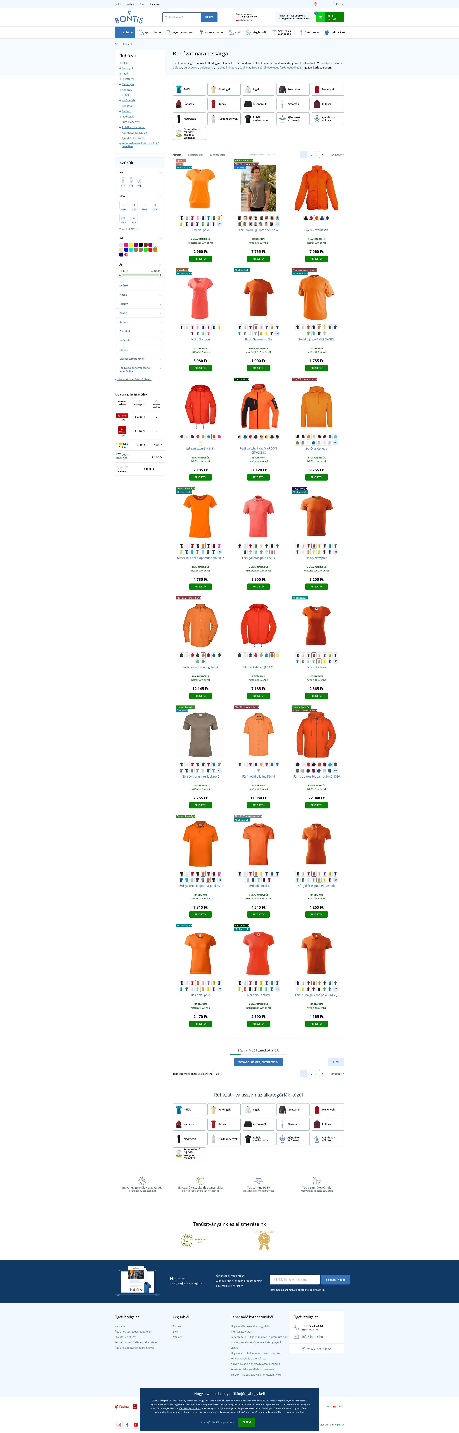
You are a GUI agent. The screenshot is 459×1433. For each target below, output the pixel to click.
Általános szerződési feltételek (133, 1331)
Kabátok (127, 89)
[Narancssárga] (316, 218)
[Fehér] (187, 218)
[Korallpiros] (208, 333)
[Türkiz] (208, 218)
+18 (277, 333)
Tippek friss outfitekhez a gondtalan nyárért (257, 1374)
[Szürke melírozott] (329, 443)
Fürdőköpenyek (131, 122)
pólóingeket (207, 67)
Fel (337, 1062)
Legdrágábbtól (217, 154)
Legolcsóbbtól (195, 154)
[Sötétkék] (313, 327)
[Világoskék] (202, 552)
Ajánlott (177, 154)
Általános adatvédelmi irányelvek (134, 1347)
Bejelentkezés (335, 1279)
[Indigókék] (271, 224)
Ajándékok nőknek (133, 138)
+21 (335, 879)
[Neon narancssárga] (244, 989)
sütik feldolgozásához (189, 1408)
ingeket (220, 67)
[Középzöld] (271, 989)
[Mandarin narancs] (219, 218)
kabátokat (232, 67)
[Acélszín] (203, 661)
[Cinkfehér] (330, 327)
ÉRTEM (246, 1422)
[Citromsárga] (181, 224)
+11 (219, 879)
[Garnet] (271, 333)
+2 (219, 770)
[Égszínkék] (208, 224)
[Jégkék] (250, 552)
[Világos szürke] (255, 224)
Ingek (125, 73)
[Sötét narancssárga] (208, 880)
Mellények (128, 84)
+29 (219, 989)
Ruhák (125, 95)
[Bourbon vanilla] (261, 546)
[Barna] (208, 546)
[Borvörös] (255, 218)
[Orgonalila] (318, 443)
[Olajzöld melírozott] (329, 770)
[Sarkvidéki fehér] (308, 443)
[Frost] (250, 333)
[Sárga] (272, 327)
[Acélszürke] (197, 333)
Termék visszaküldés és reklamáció (136, 1342)
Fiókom (340, 4)
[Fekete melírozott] (308, 770)
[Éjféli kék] (186, 224)
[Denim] (277, 546)
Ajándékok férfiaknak (134, 132)
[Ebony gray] (263, 880)
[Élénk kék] (208, 436)
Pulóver (126, 111)
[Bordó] (313, 989)
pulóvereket (191, 67)
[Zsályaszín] (255, 333)
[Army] (297, 552)
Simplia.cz (338, 1424)
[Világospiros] (197, 436)
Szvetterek (128, 79)
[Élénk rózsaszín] (219, 436)
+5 (277, 224)
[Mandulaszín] (266, 552)
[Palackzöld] (319, 333)
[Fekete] (181, 218)
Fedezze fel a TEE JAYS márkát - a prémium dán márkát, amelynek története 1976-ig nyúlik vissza (259, 1342)
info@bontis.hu (312, 1337)
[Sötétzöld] (266, 218)
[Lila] (266, 327)
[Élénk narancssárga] (213, 436)
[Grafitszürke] (208, 552)
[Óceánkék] (277, 218)
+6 (335, 770)
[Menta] (203, 333)
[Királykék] (203, 218)
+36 (246, 17)
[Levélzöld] (244, 224)
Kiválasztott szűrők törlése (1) (134, 379)
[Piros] (192, 218)
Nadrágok (128, 116)
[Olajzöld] (272, 874)
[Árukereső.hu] (194, 1240)
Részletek (200, 258)
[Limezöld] (197, 661)
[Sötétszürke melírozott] (261, 552)
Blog (141, 4)
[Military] (245, 552)
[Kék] (245, 436)
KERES (209, 17)
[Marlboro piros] (269, 880)
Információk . (297, 1289)
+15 (335, 661)
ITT (217, 1422)
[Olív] (297, 770)
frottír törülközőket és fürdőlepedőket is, (277, 67)
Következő (336, 154)
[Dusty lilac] (302, 443)
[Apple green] (202, 224)
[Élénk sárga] (200, 443)
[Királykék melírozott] (318, 770)
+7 (219, 224)
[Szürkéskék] (213, 770)
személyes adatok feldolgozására (304, 1289)
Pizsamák (127, 105)
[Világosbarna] (260, 224)
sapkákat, (245, 67)
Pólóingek (127, 68)
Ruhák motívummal (133, 127)
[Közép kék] (335, 327)
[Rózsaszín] (197, 218)
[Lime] (219, 327)
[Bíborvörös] (192, 224)
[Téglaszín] (239, 224)
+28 (219, 552)
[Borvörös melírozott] (313, 770)
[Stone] (266, 224)
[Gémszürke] (324, 770)
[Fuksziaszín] (213, 224)
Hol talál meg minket (318, 1348)
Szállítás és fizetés (124, 4)
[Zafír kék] (313, 443)
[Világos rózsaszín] (324, 443)
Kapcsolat (155, 4)
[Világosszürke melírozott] (324, 333)
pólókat (177, 67)
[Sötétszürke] (261, 218)
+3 (277, 989)
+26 (335, 552)
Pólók (125, 62)
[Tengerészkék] (197, 224)
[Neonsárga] (313, 552)
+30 (335, 442)
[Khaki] (213, 218)
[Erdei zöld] (208, 770)
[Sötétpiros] (272, 218)
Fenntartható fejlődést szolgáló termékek (140, 145)
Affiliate (177, 1337)
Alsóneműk (128, 100)
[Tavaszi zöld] (203, 436)
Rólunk (177, 1326)
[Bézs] (313, 436)
